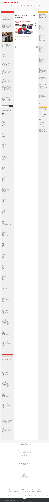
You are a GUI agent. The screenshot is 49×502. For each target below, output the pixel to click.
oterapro (3, 259)
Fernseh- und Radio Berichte (5, 323)
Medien (3, 245)
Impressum (40, 45)
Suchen (11, 106)
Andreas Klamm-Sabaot (5, 310)
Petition (3, 263)
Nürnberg (3, 257)
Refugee (3, 273)
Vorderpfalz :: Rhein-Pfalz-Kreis (5, 299)
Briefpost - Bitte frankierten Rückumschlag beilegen (24, 452)
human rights (3, 220)
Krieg (2, 231)
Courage (3, 181)
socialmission (3, 344)
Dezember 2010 (4, 134)
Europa (3, 198)
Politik (2, 267)
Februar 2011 (3, 132)
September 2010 (4, 137)
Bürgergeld (3, 179)
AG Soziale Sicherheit (4, 157)
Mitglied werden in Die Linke (5, 335)
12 (5, 359)
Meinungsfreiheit (4, 247)
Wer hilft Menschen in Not (5, 351)
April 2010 (3, 141)
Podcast (40, 58)
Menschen (3, 248)
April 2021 (3, 120)
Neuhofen (24, 36)
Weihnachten (27, 36)
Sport (2, 291)
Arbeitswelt (3, 168)
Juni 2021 (3, 119)
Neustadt (3, 256)
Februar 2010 (3, 143)
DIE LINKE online (29, 11)
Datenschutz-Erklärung (4, 319)
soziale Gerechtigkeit (4, 288)
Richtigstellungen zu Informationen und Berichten (24, 476)
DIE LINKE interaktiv (4, 186)
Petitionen (3, 264)
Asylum (3, 170)
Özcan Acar (40, 57)
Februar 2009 (3, 147)
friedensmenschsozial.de (10, 3)
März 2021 (3, 121)
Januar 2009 (3, 148)
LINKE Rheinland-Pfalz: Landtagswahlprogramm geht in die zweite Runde (25, 43)
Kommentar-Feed (42, 124)
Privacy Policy (41, 60)
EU (2, 197)
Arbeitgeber (3, 167)
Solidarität (3, 286)
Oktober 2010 (3, 136)
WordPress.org (4, 59)
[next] (37, 47)
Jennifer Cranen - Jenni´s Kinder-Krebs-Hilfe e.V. (24, 463)
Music (2, 252)
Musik (2, 253)
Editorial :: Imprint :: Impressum (5, 322)
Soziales (3, 289)
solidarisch (3, 285)
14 (8, 359)
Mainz (2, 242)
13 (7, 359)
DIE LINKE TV (3, 193)
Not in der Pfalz (4, 336)
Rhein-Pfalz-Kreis (4, 278)
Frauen (3, 204)
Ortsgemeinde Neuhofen (5, 258)
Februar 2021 (3, 122)
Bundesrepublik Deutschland (5, 175)
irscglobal (3, 223)
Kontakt (3, 330)
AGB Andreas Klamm (4, 307)
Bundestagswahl (4, 176)
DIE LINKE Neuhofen (23, 11)
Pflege (2, 265)
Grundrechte (3, 215)
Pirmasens (3, 266)
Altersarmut (3, 159)
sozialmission (3, 345)
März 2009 (3, 146)
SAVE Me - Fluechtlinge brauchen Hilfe (6, 343)
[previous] (15, 47)
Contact (3, 318)
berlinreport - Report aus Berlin (5, 312)
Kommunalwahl (4, 329)
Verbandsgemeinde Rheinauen (5, 297)
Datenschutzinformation (5, 321)
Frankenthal (3, 203)
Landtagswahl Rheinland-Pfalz (5, 235)
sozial (2, 287)
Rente (2, 277)
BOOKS (40, 34)
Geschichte (3, 208)
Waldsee (3, 301)
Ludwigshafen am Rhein (5, 241)
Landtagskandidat (4, 233)
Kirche (2, 226)
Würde (3, 302)
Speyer (3, 290)
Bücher (40, 37)
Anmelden (4, 54)
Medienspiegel (3, 333)
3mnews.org (3, 155)
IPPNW (3, 222)
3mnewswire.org (4, 156)
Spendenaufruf (4, 346)
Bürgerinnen (3, 180)
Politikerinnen (3, 269)
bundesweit (3, 177)
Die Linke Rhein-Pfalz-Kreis (5, 191)
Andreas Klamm (17, 11)
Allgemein (3, 158)
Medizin (3, 246)
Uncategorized (3, 295)
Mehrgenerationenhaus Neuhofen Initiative (7, 334)
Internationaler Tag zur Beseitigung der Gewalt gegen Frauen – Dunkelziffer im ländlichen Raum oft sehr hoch (7, 64)
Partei (2, 262)
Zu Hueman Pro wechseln (12, 500)
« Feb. (6, 364)
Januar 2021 (3, 123)
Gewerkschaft (3, 211)
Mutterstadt (22, 36)
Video (40, 73)
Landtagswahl (3, 234)
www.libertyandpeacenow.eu (5, 46)
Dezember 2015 (4, 125)
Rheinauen (3, 279)
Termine (3, 347)
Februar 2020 (3, 124)
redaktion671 (18, 19)
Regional (3, 274)
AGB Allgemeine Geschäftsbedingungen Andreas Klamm (43, 25)
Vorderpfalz (3, 298)
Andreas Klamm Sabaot (4, 164)
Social (2, 284)
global (2, 213)
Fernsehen (3, 201)
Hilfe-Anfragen (4, 325)
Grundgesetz (3, 214)
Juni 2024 (3, 115)
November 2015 (4, 126)
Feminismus (3, 200)
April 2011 (3, 130)
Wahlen (3, 300)
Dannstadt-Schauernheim (5, 182)
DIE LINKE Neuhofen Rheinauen (5, 189)
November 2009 (4, 144)
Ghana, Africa (3, 212)
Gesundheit (3, 210)
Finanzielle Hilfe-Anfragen (5, 324)
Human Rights (3, 219)
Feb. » (8, 364)
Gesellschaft (3, 209)
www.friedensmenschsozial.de (5, 29)
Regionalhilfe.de (4, 275)
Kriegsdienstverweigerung (5, 232)
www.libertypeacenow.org (7, 45)
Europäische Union (4, 199)
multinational (3, 251)
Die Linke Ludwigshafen (5, 187)
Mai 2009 (3, 145)
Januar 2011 (3, 133)
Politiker (3, 268)
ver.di (2, 296)
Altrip (2, 160)
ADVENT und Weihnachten (42, 23)
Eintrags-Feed (4, 56)
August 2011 (3, 127)
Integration (3, 221)
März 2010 (3, 142)
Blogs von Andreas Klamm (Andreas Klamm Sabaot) (24, 450)
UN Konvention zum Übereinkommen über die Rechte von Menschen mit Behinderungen (7, 349)
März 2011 (3, 131)
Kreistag (3, 230)
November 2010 (4, 135)
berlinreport (3, 311)
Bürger (3, 178)
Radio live (3, 340)
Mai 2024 (3, 116)
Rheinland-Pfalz (4, 280)
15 (10, 359)
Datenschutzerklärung (4, 320)
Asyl (2, 169)
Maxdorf (3, 244)
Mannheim (3, 243)
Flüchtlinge (3, 202)
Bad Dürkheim (3, 171)
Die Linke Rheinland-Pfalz (5, 192)
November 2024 (4, 114)
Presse (3, 270)
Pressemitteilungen (41, 59)
